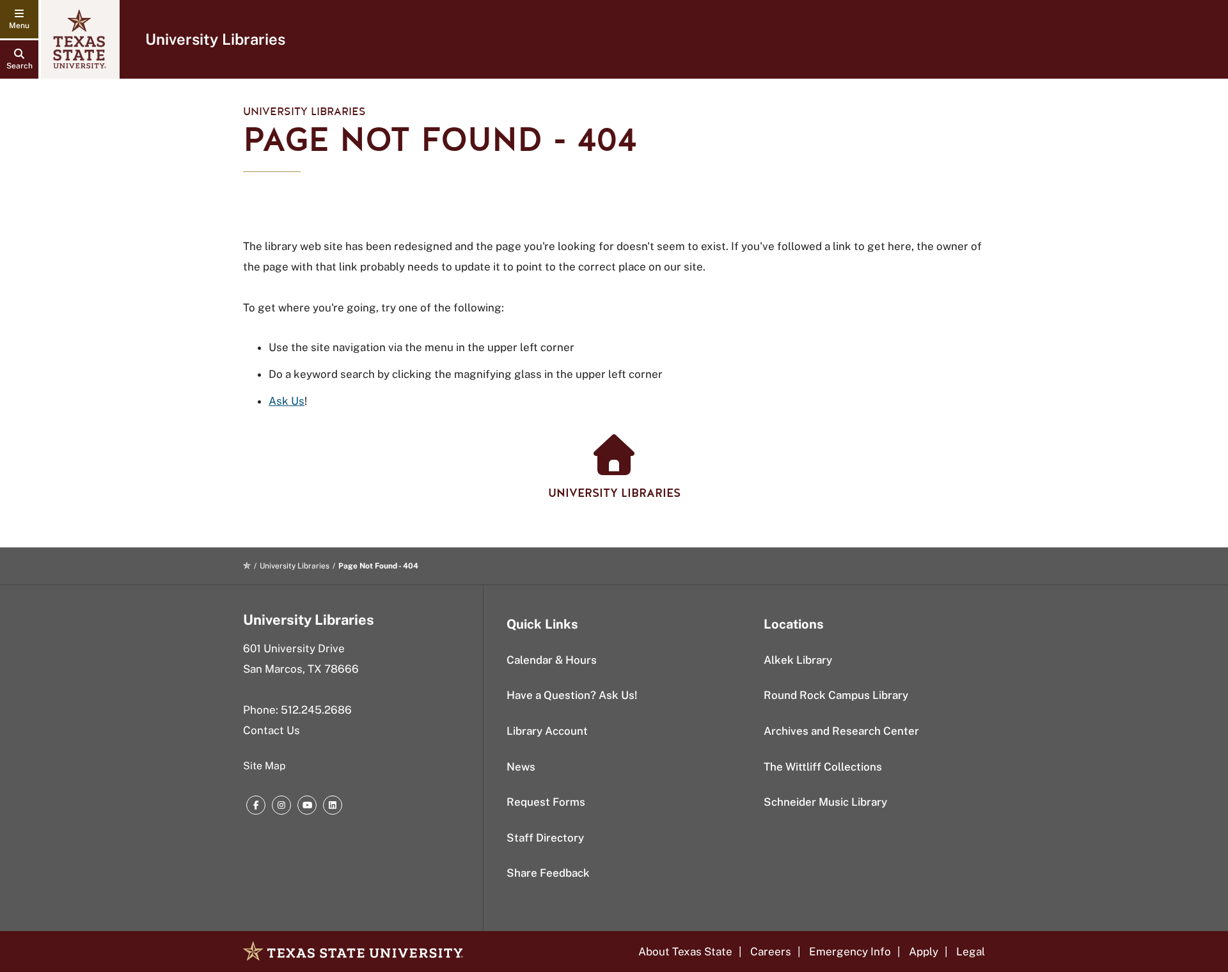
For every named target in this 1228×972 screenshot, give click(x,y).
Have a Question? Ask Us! (572, 695)
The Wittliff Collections (823, 766)
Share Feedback (548, 872)
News (521, 766)
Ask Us (286, 401)
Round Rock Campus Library (836, 695)
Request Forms (546, 802)
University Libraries (215, 39)
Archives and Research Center (841, 731)
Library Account (547, 731)
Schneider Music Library (825, 802)
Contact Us (271, 730)
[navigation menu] (19, 19)
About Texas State (685, 951)
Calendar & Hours (552, 660)
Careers (770, 951)
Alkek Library (798, 660)
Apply (923, 951)
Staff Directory (545, 837)
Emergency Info (850, 951)
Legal (970, 951)
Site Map (264, 766)
